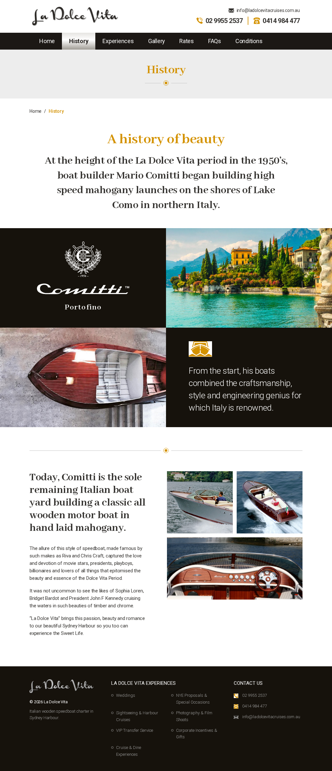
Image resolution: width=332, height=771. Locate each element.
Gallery (156, 41)
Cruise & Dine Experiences (128, 751)
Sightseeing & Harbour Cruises (137, 716)
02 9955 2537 (224, 21)
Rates (186, 41)
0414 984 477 (281, 21)
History (78, 41)
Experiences (118, 41)
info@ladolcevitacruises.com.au (268, 10)
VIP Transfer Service (134, 730)
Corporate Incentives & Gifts (196, 734)
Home (47, 41)
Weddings (125, 695)
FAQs (214, 41)
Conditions (249, 41)
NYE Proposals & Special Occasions (193, 699)
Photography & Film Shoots (194, 716)
